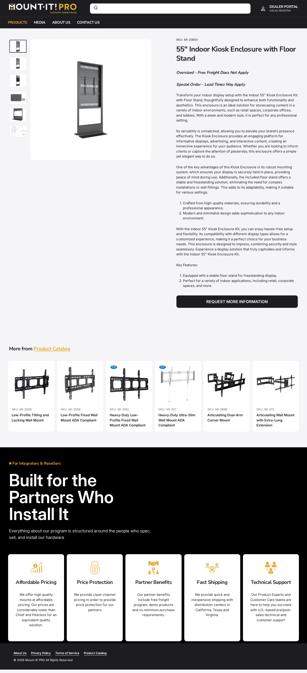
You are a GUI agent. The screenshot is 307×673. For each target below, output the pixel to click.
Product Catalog (51, 348)
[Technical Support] (271, 567)
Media (39, 22)
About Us (61, 22)
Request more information (237, 301)
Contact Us (88, 22)
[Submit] (95, 9)
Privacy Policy (41, 653)
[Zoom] (90, 99)
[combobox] (170, 8)
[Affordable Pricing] (36, 567)
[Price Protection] (94, 567)
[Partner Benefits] (153, 567)
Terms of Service (67, 653)
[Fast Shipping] (212, 567)
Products (17, 22)
